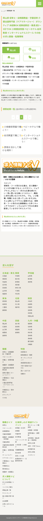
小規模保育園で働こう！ (11, 128)
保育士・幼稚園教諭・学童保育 (8, 353)
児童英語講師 (6, 434)
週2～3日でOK (25, 371)
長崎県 (30, 338)
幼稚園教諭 (6, 431)
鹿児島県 (31, 341)
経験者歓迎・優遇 (26, 355)
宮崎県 (30, 335)
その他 (4, 398)
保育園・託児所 (20, 428)
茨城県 (17, 276)
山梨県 (30, 276)
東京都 (17, 285)
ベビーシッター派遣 (21, 441)
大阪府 (30, 301)
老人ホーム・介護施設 (33, 426)
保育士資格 (31, 452)
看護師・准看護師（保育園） (8, 438)
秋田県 (4, 282)
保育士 (4, 425)
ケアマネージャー (8, 458)
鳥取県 (4, 332)
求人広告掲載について (8, 483)
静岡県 (4, 310)
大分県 (30, 329)
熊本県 (30, 332)
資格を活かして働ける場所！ (11, 149)
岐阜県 (4, 304)
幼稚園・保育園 (33, 430)
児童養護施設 (19, 450)
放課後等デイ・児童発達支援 (21, 460)
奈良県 (30, 313)
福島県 (4, 294)
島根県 (4, 335)
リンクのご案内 (7, 487)
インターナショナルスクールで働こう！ (31, 138)
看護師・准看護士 (8, 472)
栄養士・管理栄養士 (8, 361)
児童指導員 (6, 442)
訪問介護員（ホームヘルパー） (8, 374)
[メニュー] (39, 3)
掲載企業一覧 (6, 490)
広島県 (4, 327)
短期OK (23, 374)
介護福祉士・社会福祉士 (8, 379)
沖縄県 (30, 344)
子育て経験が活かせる (26, 367)
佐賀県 (30, 327)
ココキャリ (31, 455)
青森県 (4, 279)
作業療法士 (6, 466)
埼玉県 (17, 294)
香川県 (17, 324)
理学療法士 (6, 469)
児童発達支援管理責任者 (8, 369)
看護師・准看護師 (8, 365)
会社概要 (5, 501)
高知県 (17, 327)
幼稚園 (17, 431)
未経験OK (24, 352)
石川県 (17, 304)
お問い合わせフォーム (8, 505)
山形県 (4, 291)
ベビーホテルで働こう (31, 128)
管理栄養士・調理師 (33, 434)
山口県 (4, 329)
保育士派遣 (31, 443)
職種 (32, 50)
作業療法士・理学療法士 (8, 391)
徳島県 (17, 329)
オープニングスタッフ (26, 359)
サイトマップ (6, 493)
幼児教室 (18, 437)
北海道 (4, 276)
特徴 (32, 58)
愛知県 (4, 301)
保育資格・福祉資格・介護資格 (33, 439)
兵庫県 (30, 304)
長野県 (30, 282)
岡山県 (4, 324)
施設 (11, 58)
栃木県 (17, 279)
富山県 (17, 301)
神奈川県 (18, 288)
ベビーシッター (7, 357)
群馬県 (17, 282)
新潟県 (30, 279)
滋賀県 (30, 310)
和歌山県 (31, 316)
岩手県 (4, 285)
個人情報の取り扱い (8, 497)
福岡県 (30, 324)
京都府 (30, 307)
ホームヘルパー (7, 455)
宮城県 (4, 288)
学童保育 (18, 434)
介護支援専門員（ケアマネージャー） (8, 385)
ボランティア (6, 395)
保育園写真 (31, 449)
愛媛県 (17, 332)
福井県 (17, 307)
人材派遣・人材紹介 (21, 446)
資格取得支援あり (26, 363)
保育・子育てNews (34, 446)
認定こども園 (19, 456)
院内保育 (18, 453)
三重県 (4, 307)
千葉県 (17, 291)
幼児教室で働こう (12, 135)
